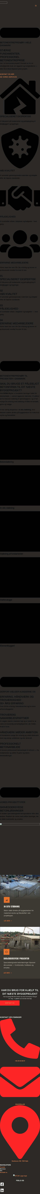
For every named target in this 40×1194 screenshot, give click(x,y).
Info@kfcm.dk (20, 1104)
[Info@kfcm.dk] (20, 1101)
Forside (2, 1167)
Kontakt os (3, 1172)
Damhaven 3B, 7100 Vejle (20, 1161)
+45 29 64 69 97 (20, 1061)
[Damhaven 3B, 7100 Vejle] (20, 1158)
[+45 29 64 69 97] (20, 1057)
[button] (8, 77)
